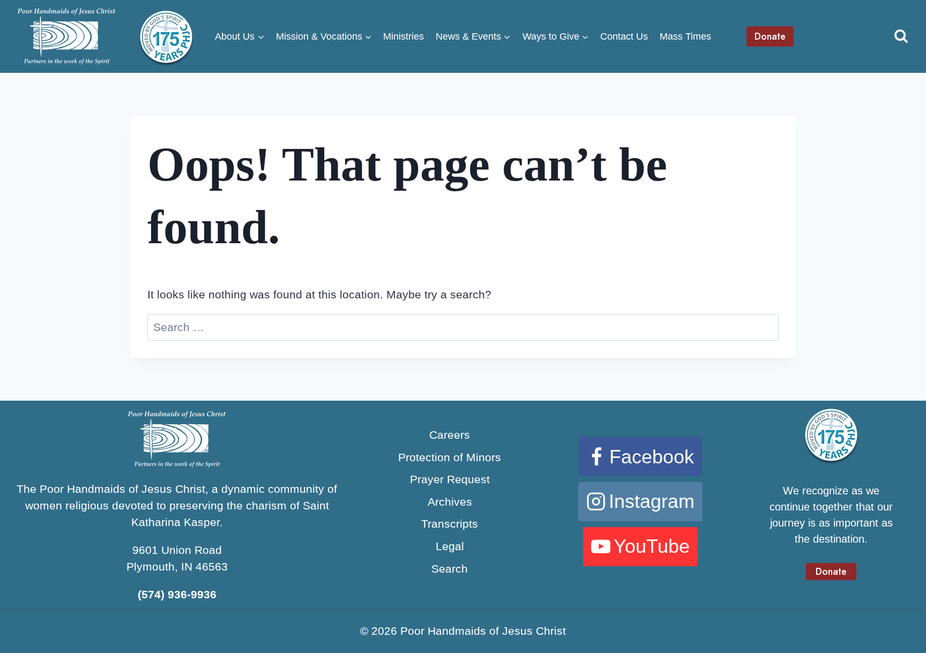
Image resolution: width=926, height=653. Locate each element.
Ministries (403, 36)
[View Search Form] (901, 37)
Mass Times (685, 36)
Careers (449, 435)
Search (449, 568)
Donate (770, 36)
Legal (450, 546)
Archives (450, 502)
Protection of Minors (449, 457)
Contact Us (624, 36)
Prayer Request (450, 479)
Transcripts (449, 523)
